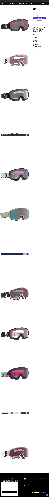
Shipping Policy (26, 479)
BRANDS (37, 3)
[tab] (39, 38)
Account (43, 3)
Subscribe (9, 491)
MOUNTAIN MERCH (21, 3)
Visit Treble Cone (26, 484)
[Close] (17, 482)
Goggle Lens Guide (26, 485)
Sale (33, 3)
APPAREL (26, 3)
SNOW (16, 3)
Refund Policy (26, 480)
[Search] (46, 3)
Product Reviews (26, 486)
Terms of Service (26, 478)
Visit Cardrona (26, 483)
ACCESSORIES (30, 3)
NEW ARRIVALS (12, 3)
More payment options (39, 20)
